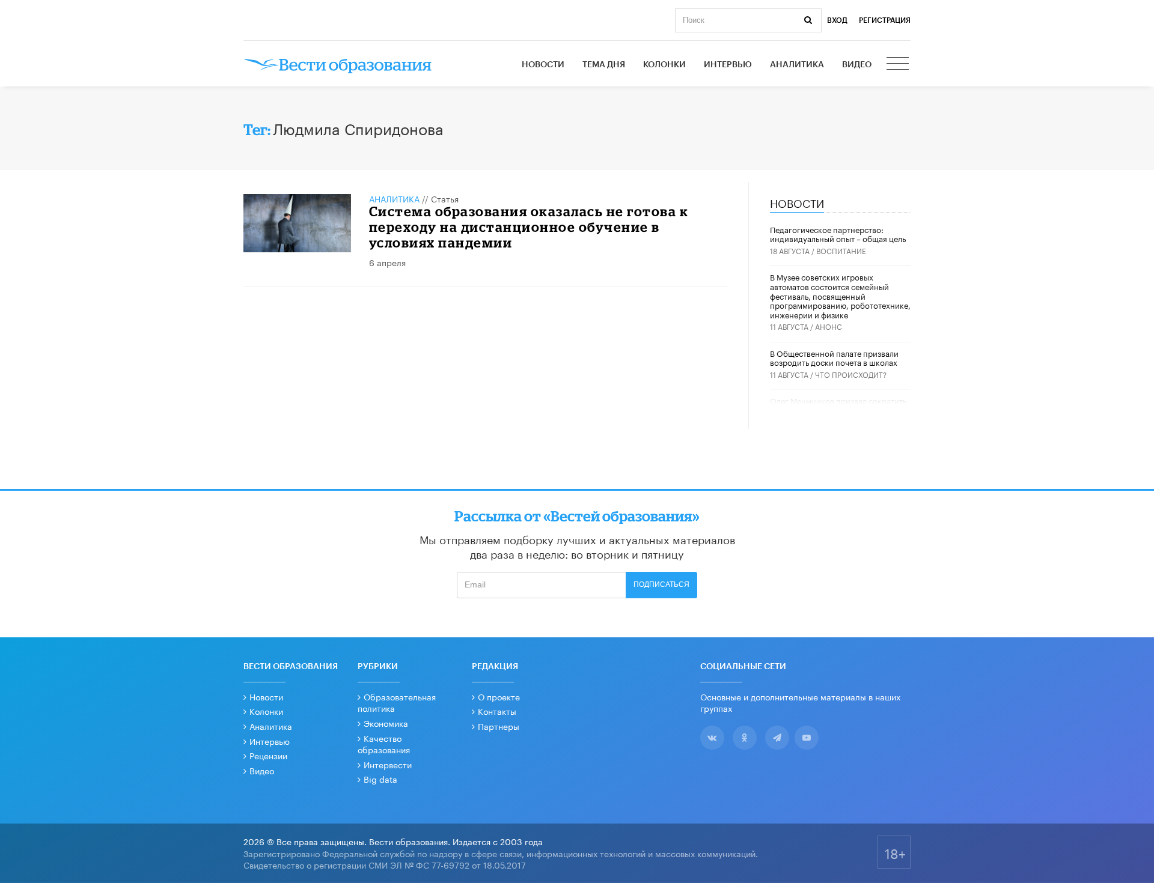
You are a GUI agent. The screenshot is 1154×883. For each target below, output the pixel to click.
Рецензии (268, 755)
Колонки (664, 65)
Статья (445, 198)
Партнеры (498, 725)
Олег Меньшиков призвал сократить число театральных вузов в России (838, 405)
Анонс (828, 326)
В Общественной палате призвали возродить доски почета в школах (834, 357)
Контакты (497, 710)
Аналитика (797, 65)
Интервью (728, 65)
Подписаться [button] (661, 584)
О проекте (499, 696)
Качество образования (384, 743)
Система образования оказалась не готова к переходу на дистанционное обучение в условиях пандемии (529, 227)
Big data (380, 778)
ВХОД (837, 20)
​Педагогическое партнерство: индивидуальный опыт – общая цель (838, 233)
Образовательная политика (397, 702)
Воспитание (841, 250)
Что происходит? (851, 374)
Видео (857, 65)
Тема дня (603, 65)
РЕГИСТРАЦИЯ (885, 20)
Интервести (388, 764)
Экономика (386, 722)
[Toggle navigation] (899, 65)
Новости (543, 65)
